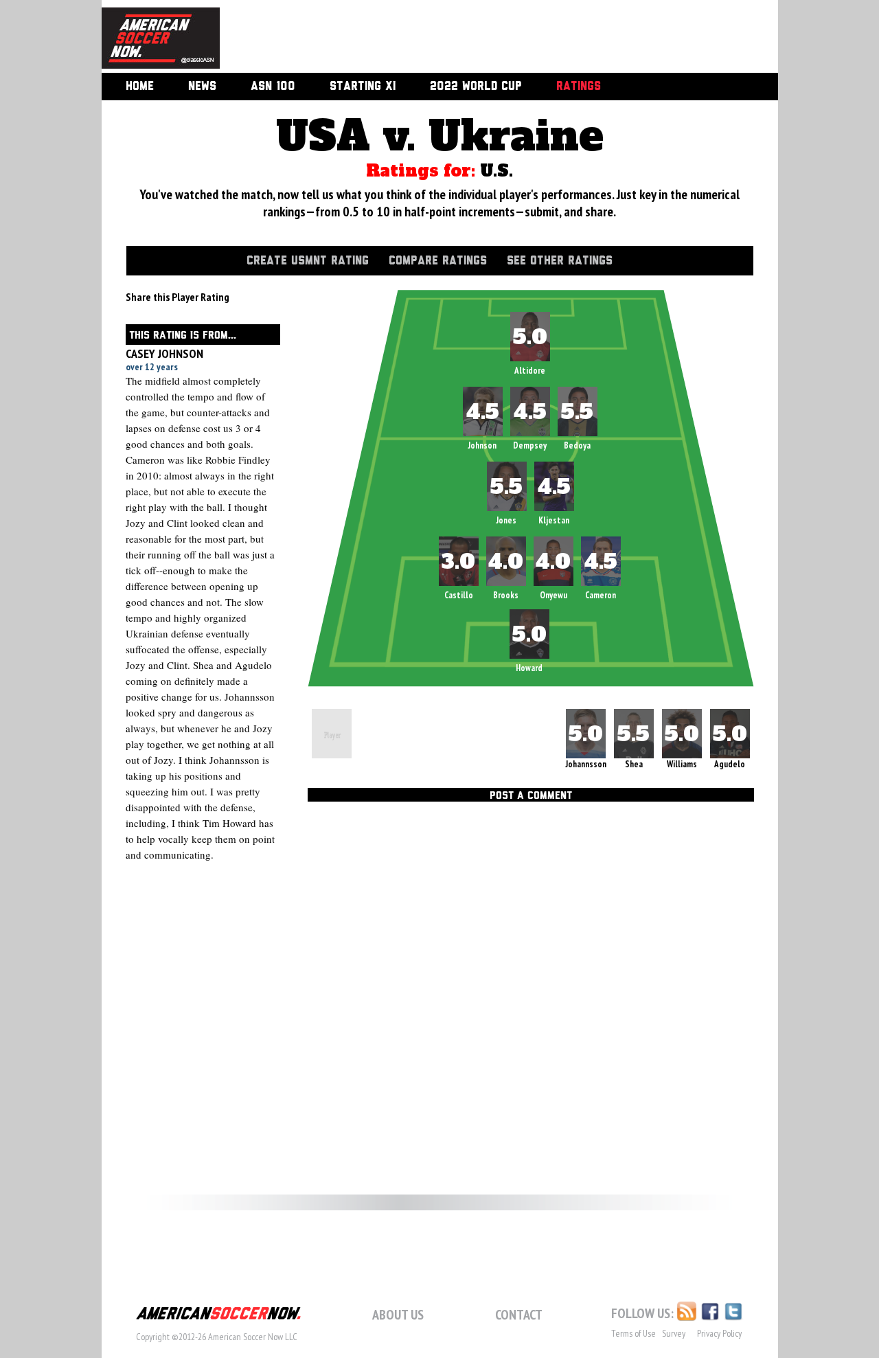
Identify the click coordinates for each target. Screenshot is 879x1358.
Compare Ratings (438, 261)
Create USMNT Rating (308, 261)
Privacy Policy (719, 1333)
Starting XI (363, 86)
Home (140, 86)
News (202, 86)
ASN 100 (273, 86)
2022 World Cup (476, 86)
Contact (519, 1315)
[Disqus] (531, 996)
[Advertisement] (483, 38)
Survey (673, 1333)
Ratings (578, 86)
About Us (398, 1315)
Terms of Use (633, 1333)
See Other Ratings (560, 261)
